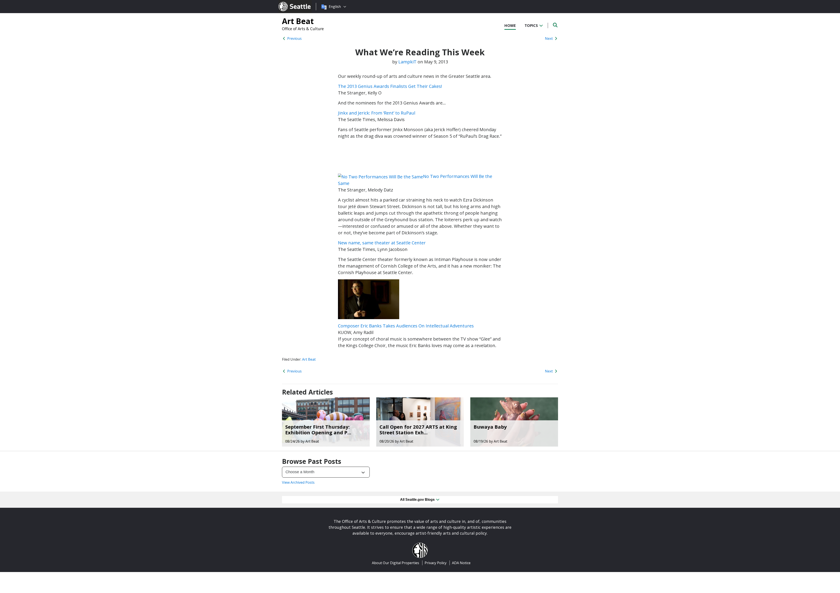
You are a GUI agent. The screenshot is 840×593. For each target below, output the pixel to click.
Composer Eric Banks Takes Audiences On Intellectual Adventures (406, 326)
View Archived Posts (298, 482)
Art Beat (298, 21)
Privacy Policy (435, 562)
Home (510, 25)
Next (549, 38)
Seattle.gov (288, 2)
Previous (294, 38)
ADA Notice (461, 562)
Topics (532, 25)
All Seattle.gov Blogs (418, 499)
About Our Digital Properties (395, 562)
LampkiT (407, 62)
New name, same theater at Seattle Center (382, 243)
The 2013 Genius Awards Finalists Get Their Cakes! (390, 86)
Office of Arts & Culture (303, 28)
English (335, 6)
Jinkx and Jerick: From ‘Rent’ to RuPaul (376, 113)
